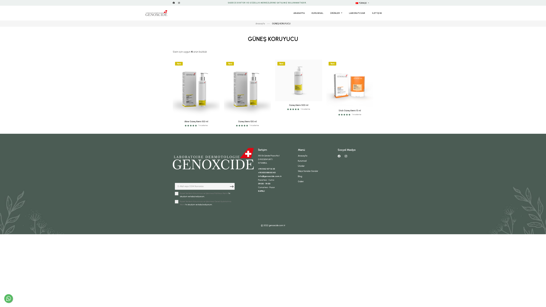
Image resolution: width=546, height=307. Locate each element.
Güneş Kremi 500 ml (298, 105)
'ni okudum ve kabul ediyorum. (205, 195)
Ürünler (335, 13)
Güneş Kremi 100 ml (247, 121)
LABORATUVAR (357, 13)
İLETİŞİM (377, 13)
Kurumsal (317, 13)
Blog (300, 176)
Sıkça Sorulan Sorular (308, 171)
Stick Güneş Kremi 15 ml (350, 110)
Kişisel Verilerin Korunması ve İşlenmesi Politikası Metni (204, 193)
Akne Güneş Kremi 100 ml (196, 121)
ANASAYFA (299, 13)
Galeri (301, 181)
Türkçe (362, 3)
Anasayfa (260, 23)
